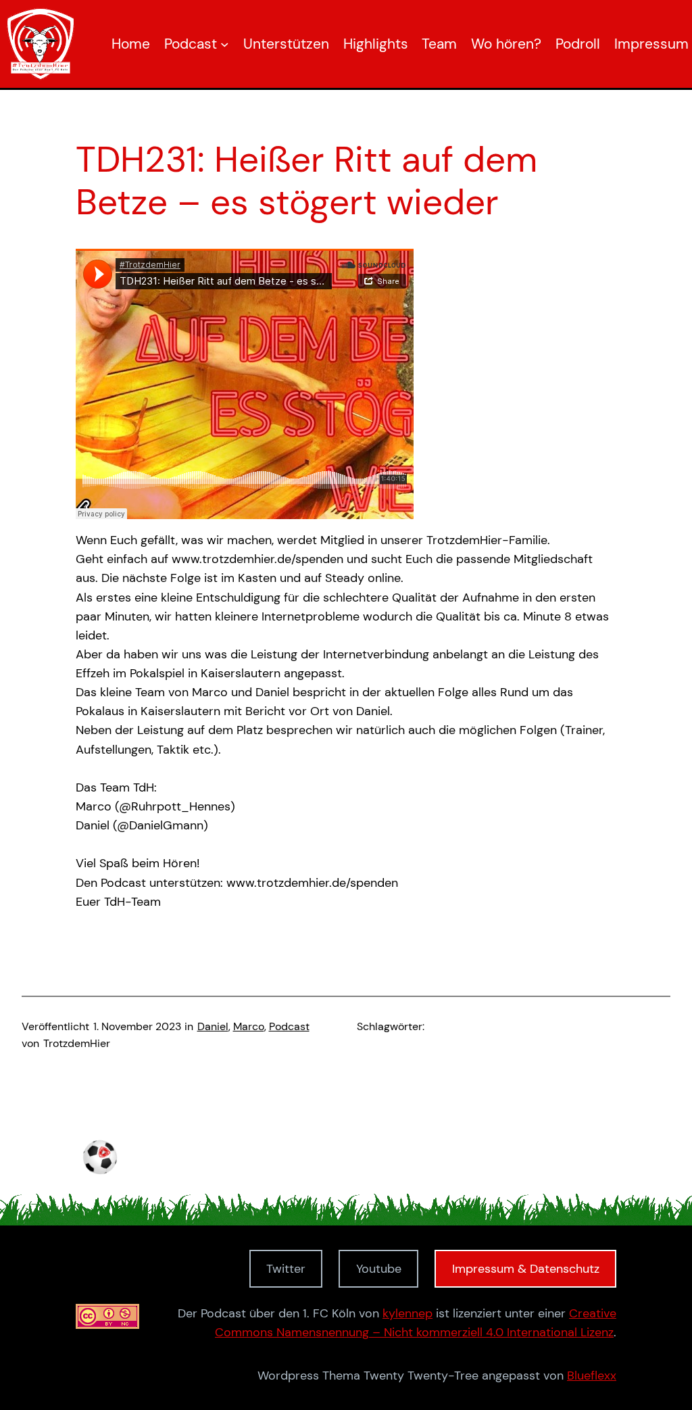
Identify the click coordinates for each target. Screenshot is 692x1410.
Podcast (289, 1027)
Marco (248, 1027)
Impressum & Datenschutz (525, 1268)
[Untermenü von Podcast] (224, 44)
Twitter (285, 1268)
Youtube (378, 1268)
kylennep (407, 1313)
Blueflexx (591, 1375)
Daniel (212, 1027)
